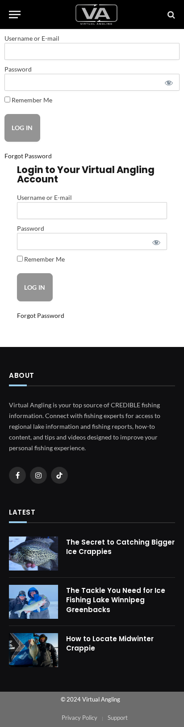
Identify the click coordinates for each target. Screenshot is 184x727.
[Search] (170, 14)
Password (18, 69)
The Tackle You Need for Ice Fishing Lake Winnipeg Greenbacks (115, 600)
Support (118, 717)
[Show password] (168, 82)
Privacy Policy (79, 717)
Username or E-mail (31, 38)
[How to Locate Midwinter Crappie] (33, 650)
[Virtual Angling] (96, 14)
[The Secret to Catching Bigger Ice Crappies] (33, 554)
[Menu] (15, 14)
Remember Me (31, 100)
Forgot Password (28, 156)
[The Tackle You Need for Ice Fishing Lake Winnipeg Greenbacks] (33, 602)
